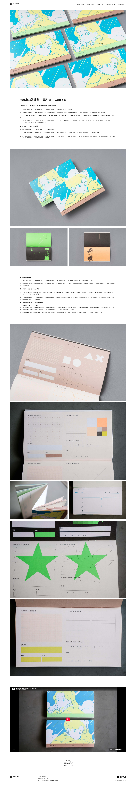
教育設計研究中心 (110, 4)
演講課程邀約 (121, 4)
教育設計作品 (100, 4)
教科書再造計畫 (80, 4)
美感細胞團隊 (90, 4)
